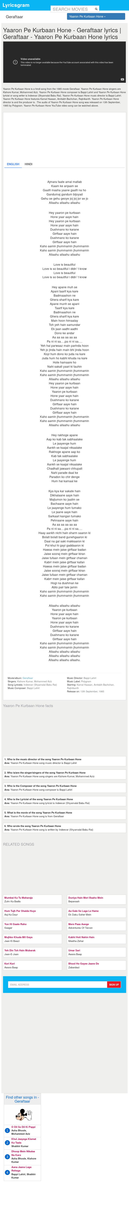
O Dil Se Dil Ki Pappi (23, 1127)
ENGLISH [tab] (13, 164)
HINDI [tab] (28, 164)
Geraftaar (28, 678)
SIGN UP (114, 984)
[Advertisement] (64, 137)
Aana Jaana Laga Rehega (21, 1168)
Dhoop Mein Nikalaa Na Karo (23, 1153)
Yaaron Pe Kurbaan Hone (86, 16)
